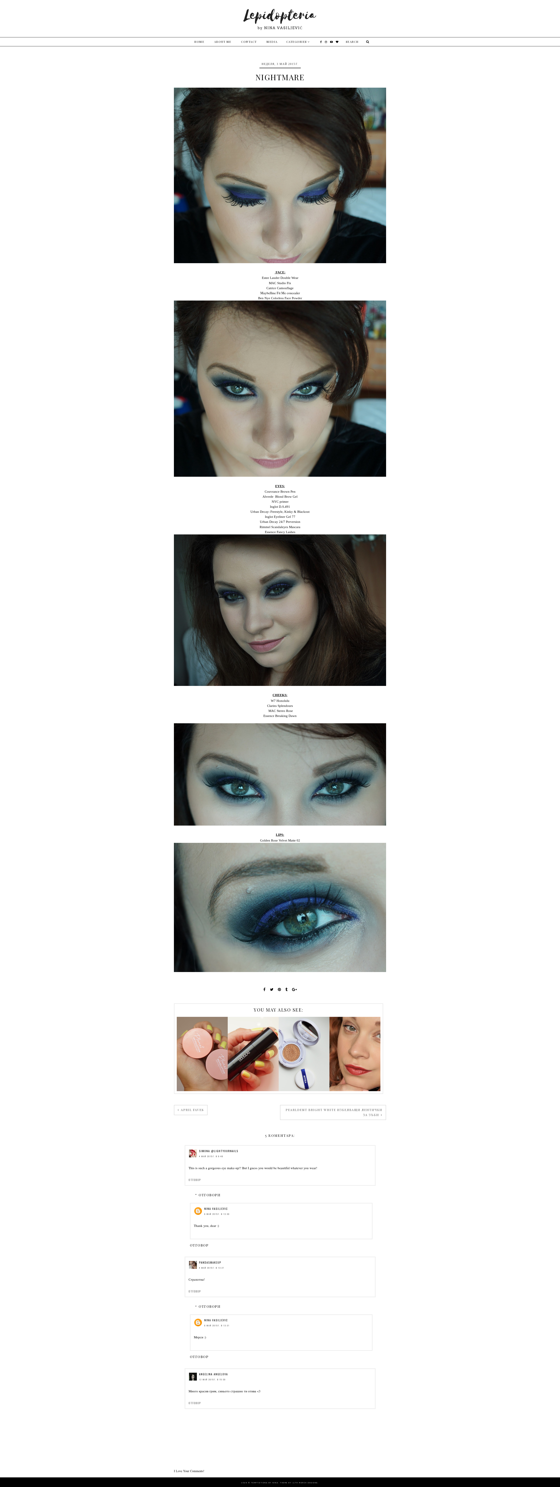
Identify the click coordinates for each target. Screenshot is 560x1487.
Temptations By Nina (264, 1483)
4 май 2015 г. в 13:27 (211, 1267)
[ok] (367, 41)
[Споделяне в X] (271, 989)
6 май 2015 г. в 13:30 (217, 1214)
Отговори (209, 1195)
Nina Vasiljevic (216, 1208)
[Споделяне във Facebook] (264, 989)
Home (199, 41)
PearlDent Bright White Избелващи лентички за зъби (334, 1112)
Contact (249, 41)
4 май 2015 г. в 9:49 (211, 1156)
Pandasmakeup (210, 1262)
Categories (296, 41)
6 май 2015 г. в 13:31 (216, 1325)
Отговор (195, 1180)
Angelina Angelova (213, 1374)
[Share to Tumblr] (286, 989)
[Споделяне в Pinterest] (279, 989)
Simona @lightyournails (218, 1151)
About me (222, 41)
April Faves (192, 1110)
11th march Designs (305, 1483)
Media (272, 41)
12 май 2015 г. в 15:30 (212, 1379)
